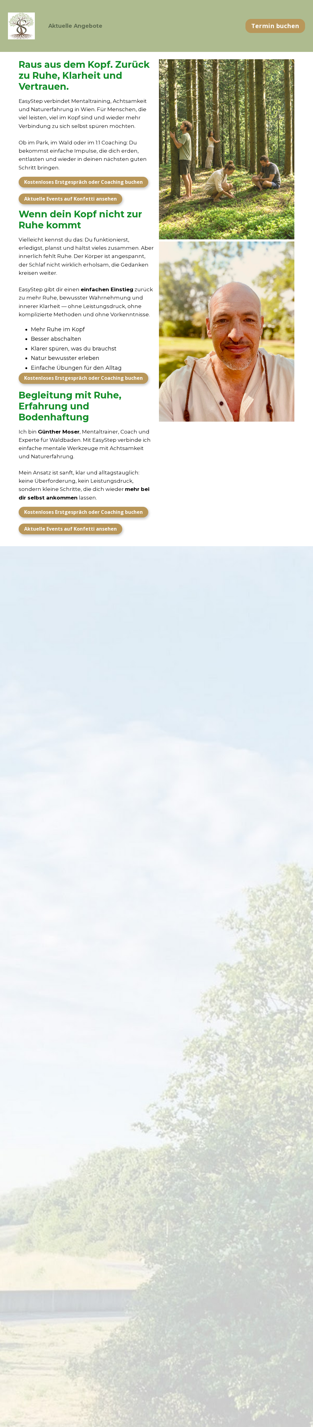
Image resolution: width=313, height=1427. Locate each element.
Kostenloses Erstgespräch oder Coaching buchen (83, 182)
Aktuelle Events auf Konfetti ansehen (70, 198)
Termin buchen (275, 26)
